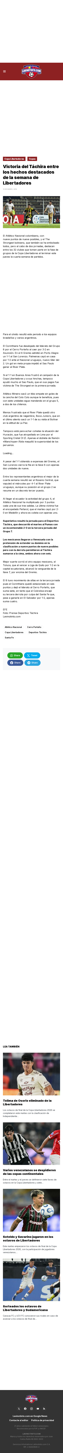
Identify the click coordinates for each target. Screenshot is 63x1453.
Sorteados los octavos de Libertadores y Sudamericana (25, 1308)
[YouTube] (37, 1409)
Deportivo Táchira (38, 632)
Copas (32, 159)
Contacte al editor (18, 1420)
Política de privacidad (42, 1420)
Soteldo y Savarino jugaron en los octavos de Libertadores (28, 1238)
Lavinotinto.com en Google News (30, 1416)
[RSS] (44, 1409)
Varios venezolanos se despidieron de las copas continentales (29, 1172)
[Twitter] (19, 1409)
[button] (4, 71)
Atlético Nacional (13, 627)
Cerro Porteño (34, 627)
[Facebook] (25, 1409)
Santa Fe (9, 637)
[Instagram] (31, 1409)
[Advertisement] (31, 31)
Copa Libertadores (14, 159)
